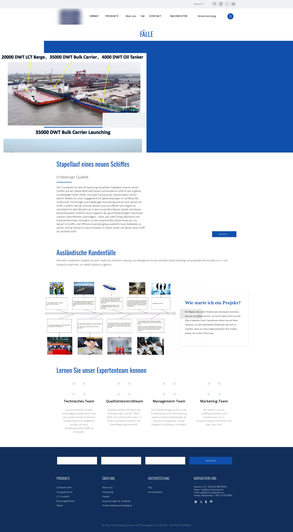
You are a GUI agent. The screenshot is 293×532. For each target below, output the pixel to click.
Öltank (59, 505)
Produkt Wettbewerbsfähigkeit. (117, 505)
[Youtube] (233, 4)
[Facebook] (214, 4)
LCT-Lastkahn (63, 496)
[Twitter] (227, 4)
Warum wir (107, 487)
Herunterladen (155, 492)
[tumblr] (206, 502)
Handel (105, 496)
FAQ (150, 487)
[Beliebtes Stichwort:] (230, 16)
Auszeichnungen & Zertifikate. (116, 501)
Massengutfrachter (65, 501)
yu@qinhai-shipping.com (212, 492)
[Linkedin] (220, 4)
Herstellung (107, 492)
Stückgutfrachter (64, 492)
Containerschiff (63, 487)
